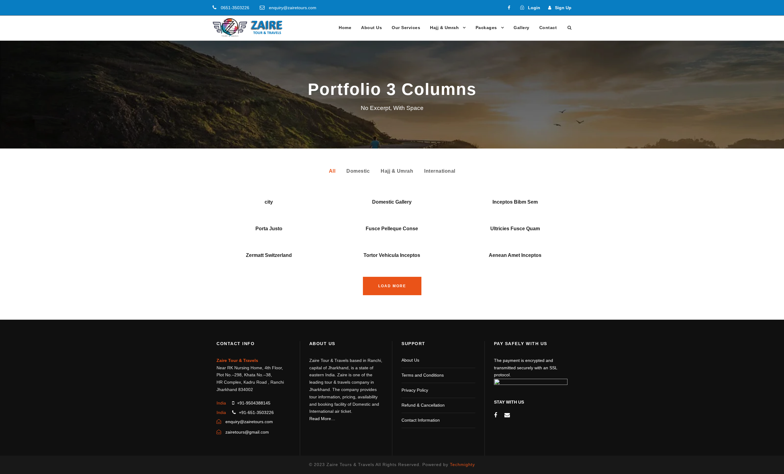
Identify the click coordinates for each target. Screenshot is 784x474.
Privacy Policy (414, 390)
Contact (548, 27)
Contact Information (420, 420)
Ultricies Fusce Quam (515, 228)
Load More (392, 286)
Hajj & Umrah (444, 27)
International (439, 171)
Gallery (522, 27)
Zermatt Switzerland (269, 255)
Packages (486, 27)
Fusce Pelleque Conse (392, 228)
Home (345, 27)
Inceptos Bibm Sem (515, 202)
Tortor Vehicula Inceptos (392, 255)
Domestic (358, 171)
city (269, 202)
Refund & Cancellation (423, 405)
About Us (371, 27)
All (332, 171)
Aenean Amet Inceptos (515, 255)
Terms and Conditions (422, 375)
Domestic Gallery (392, 202)
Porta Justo (268, 228)
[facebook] (509, 7)
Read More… (322, 418)
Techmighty (462, 464)
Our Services (406, 27)
